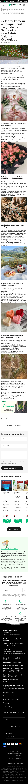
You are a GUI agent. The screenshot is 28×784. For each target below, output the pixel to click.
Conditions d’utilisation (15, 758)
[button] (3, 5)
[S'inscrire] (24, 590)
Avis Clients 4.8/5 (9, 692)
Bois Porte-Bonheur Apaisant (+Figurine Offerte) (17, 495)
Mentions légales (10, 766)
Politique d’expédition (15, 761)
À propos (6, 703)
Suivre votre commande (11, 699)
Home (3, 8)
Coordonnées (19, 766)
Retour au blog (15, 425)
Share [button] (5, 418)
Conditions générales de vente (15, 763)
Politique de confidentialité (15, 755)
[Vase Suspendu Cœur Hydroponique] (14, 413)
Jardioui (16, 751)
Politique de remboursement (14, 753)
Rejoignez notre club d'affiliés (13, 689)
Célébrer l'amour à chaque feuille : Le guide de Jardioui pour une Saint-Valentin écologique (13, 12)
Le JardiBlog (7, 707)
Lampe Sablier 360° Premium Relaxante (7, 494)
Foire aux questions (10, 696)
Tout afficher (14, 529)
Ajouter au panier (7, 521)
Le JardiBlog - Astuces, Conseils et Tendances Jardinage (12, 10)
